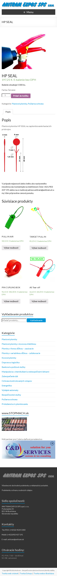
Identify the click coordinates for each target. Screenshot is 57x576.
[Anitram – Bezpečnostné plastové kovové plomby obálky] (28, 3)
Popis (8, 111)
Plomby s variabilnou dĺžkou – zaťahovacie (21, 353)
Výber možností (11, 247)
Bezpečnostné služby (11, 394)
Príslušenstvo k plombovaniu (15, 404)
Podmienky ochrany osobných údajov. (17, 490)
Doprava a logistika (10, 362)
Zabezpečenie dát (10, 376)
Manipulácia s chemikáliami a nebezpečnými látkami (25, 371)
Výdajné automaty (10, 390)
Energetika (7, 385)
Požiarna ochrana (35, 103)
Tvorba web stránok (10, 573)
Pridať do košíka (20, 95)
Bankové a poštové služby (13, 367)
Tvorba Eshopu (26, 573)
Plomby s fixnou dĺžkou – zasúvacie (18, 348)
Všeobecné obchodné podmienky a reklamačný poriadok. (25, 485)
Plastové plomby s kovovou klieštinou (19, 344)
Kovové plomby (9, 357)
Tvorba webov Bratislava (44, 573)
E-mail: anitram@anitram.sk (13, 539)
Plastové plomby (19, 103)
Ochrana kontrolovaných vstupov (17, 381)
